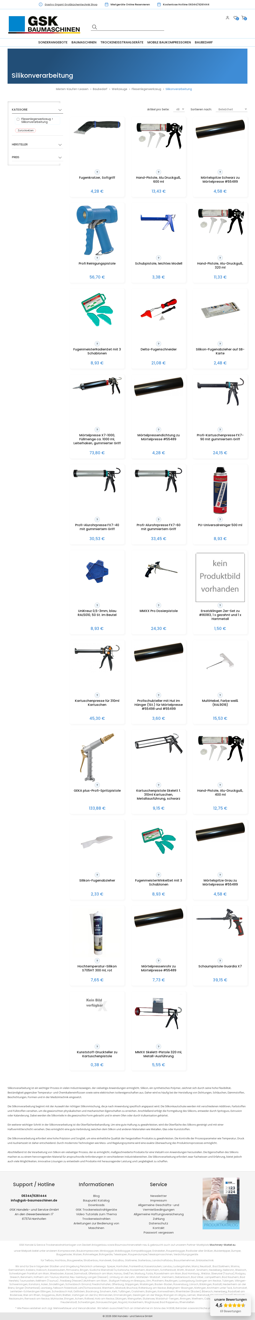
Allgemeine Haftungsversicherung (159, 1214)
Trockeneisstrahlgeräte (121, 42)
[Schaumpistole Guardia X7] (220, 935)
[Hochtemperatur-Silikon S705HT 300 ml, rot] (97, 956)
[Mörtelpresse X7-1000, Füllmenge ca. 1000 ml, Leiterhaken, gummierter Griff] (97, 393)
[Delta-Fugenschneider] (158, 327)
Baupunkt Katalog (96, 1200)
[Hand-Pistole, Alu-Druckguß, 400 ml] (220, 762)
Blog (96, 1196)
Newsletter (158, 1196)
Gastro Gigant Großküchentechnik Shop (71, 4)
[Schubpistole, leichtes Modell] (158, 237)
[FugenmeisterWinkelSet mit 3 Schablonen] (158, 858)
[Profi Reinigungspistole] (97, 254)
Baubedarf (204, 42)
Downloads (96, 1205)
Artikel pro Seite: (158, 109)
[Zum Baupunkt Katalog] (221, 1228)
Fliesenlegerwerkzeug (146, 89)
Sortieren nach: (201, 109)
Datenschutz (158, 1223)
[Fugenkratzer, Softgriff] (97, 135)
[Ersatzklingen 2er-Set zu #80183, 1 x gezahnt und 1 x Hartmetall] (220, 601)
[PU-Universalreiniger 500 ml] (220, 515)
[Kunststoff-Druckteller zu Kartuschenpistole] (97, 1013)
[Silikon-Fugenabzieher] (97, 858)
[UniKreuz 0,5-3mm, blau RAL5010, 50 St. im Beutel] (97, 589)
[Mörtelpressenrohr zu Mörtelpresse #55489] (158, 926)
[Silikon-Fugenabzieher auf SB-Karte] (220, 323)
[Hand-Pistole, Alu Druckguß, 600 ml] (158, 149)
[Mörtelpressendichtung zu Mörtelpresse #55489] (158, 395)
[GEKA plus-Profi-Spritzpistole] (97, 781)
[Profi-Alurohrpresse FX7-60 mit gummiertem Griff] (158, 492)
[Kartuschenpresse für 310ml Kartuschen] (97, 672)
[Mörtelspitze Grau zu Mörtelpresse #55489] (220, 840)
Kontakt (159, 1228)
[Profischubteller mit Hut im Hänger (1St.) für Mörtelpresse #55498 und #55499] (158, 661)
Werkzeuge (119, 89)
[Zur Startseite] (45, 36)
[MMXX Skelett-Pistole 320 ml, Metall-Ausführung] (158, 1030)
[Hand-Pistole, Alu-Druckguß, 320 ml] (220, 234)
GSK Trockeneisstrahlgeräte (96, 1209)
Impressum (158, 1200)
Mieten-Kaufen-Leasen (72, 89)
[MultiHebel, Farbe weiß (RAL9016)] (220, 679)
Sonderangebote (53, 42)
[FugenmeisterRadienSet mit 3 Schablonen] (97, 327)
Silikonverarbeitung (179, 89)
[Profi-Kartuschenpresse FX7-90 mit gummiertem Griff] (220, 405)
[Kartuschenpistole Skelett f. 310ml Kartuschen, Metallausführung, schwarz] (158, 753)
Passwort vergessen (159, 1232)
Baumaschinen (84, 42)
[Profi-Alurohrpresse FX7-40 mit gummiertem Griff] (97, 492)
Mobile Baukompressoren (169, 42)
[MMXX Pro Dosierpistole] (158, 589)
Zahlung (159, 1219)
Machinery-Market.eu (222, 1244)
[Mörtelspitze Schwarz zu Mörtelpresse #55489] (220, 138)
